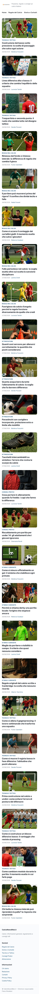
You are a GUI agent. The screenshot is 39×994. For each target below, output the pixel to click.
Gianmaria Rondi (16, 541)
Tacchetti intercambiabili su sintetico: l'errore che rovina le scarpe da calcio (17, 460)
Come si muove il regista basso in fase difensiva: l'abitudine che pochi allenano (18, 761)
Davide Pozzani (16, 127)
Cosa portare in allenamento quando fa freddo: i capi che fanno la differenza (19, 498)
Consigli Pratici (8, 492)
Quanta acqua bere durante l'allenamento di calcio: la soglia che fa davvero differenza (17, 385)
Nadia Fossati (15, 202)
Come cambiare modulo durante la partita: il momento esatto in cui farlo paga (19, 874)
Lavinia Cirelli (15, 278)
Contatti (5, 975)
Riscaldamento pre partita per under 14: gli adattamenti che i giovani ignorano (17, 535)
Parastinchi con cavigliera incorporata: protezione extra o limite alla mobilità (17, 422)
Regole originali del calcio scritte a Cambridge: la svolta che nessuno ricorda (19, 686)
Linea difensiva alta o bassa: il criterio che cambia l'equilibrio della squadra (19, 83)
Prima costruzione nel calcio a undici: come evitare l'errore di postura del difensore (17, 799)
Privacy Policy (7, 978)
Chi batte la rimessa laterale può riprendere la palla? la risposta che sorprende (19, 912)
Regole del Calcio (15, 12)
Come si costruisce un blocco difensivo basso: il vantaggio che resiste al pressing (18, 837)
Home (4, 12)
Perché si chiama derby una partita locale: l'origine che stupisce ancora (19, 611)
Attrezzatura (7, 341)
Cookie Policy (6, 981)
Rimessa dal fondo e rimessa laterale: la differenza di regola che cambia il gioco (19, 159)
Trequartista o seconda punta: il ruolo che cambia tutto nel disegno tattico (19, 121)
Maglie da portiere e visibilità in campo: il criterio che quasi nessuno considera (17, 648)
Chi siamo (5, 968)
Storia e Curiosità (31, 12)
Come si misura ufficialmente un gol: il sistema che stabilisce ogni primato (18, 573)
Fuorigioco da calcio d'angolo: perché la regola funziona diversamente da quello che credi (18, 309)
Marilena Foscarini (17, 52)
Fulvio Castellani (16, 165)
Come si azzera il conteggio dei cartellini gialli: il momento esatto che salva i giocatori (18, 234)
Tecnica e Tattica (9, 40)
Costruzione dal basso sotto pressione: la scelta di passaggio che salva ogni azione (18, 46)
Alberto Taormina (17, 692)
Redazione (5, 971)
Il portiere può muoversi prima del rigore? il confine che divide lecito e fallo (19, 196)
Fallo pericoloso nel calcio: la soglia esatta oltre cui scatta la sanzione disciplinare (19, 272)
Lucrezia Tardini (16, 89)
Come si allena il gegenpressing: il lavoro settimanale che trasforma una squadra (19, 724)
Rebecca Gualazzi (17, 240)
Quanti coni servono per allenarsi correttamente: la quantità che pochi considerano (18, 347)
